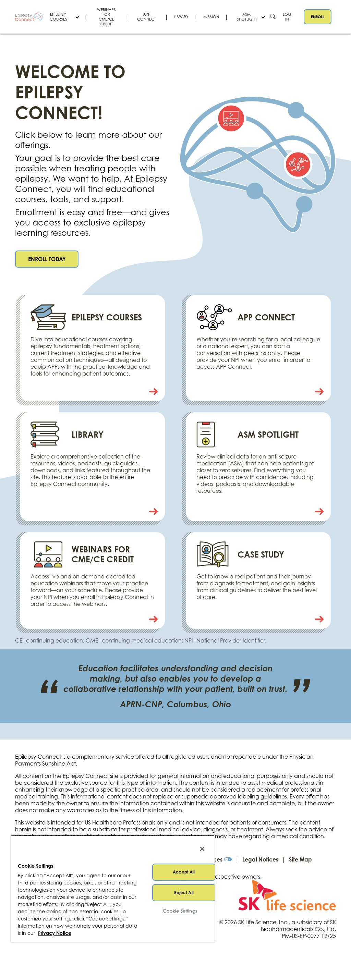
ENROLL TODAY (47, 259)
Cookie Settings (180, 911)
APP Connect (146, 17)
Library (181, 16)
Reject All (184, 892)
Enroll (317, 16)
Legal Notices (260, 859)
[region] (113, 888)
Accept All (184, 872)
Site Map (300, 859)
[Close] (202, 848)
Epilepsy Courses (58, 17)
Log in (287, 17)
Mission (211, 16)
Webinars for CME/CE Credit (106, 16)
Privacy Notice (54, 933)
